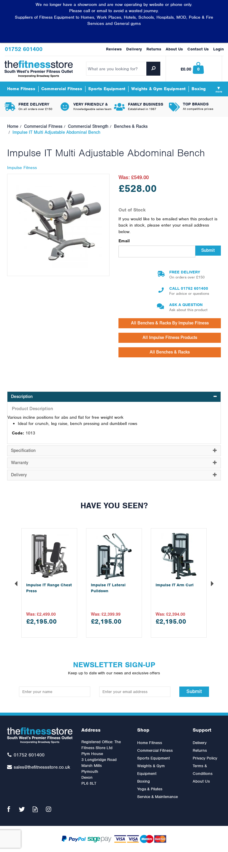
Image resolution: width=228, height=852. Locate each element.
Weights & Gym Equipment (151, 769)
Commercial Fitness (155, 750)
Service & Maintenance (157, 796)
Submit (208, 250)
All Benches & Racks (170, 352)
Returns (200, 750)
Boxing (143, 781)
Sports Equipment (153, 758)
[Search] (153, 69)
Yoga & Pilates (149, 789)
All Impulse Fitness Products (169, 337)
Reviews (114, 49)
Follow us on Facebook (8, 809)
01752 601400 (194, 288)
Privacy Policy (205, 758)
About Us (201, 781)
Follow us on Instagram (48, 809)
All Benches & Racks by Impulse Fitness (170, 323)
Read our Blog (35, 809)
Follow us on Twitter (22, 809)
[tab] (114, 397)
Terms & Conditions (203, 769)
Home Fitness (149, 742)
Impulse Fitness (22, 167)
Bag (194, 69)
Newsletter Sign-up (114, 668)
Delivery (200, 742)
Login (218, 49)
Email (124, 240)
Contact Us (198, 49)
